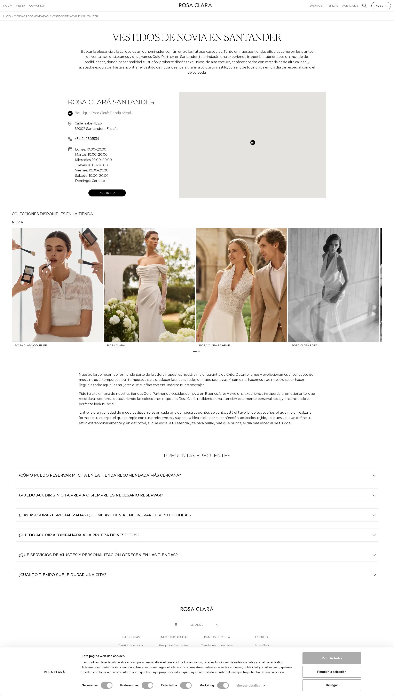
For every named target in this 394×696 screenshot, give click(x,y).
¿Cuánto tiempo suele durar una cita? (62, 574)
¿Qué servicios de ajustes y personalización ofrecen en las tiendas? (98, 554)
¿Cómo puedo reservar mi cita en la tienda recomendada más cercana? (99, 475)
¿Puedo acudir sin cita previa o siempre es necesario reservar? (90, 495)
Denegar (332, 685)
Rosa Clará (262, 645)
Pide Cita (381, 5)
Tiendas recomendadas (217, 645)
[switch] (147, 685)
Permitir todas (332, 658)
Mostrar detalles (248, 685)
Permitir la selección (331, 671)
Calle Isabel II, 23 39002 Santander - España (96, 126)
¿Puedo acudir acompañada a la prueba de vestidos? (78, 535)
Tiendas (332, 5)
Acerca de (350, 5)
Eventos (315, 5)
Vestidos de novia (131, 645)
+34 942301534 (87, 139)
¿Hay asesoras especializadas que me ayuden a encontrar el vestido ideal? (104, 515)
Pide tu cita (107, 192)
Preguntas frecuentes (173, 645)
